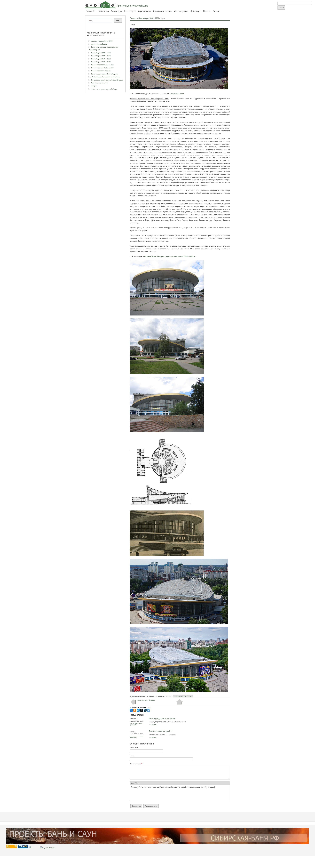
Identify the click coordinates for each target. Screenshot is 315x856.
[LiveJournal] (145, 710)
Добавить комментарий (141, 707)
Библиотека (104, 11)
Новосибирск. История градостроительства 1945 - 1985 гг (169, 256)
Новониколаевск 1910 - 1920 (102, 68)
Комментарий (136, 764)
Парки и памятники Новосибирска (104, 74)
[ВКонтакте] (131, 710)
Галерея (93, 86)
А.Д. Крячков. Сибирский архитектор (105, 77)
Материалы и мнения (99, 83)
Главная (133, 18)
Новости (206, 11)
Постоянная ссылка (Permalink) (136, 724)
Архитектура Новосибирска (132, 5)
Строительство (144, 11)
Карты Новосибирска (98, 44)
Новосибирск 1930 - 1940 (100, 62)
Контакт (216, 11)
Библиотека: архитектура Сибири (103, 89)
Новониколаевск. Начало (100, 71)
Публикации (195, 11)
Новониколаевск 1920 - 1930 (102, 65)
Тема (132, 756)
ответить (153, 725)
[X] (141, 710)
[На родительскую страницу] (179, 702)
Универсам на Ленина (146, 700)
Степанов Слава (177, 94)
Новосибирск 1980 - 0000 (100, 53)
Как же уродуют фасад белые (162, 718)
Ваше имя (134, 748)
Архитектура (116, 11)
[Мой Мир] (138, 710)
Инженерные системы (162, 11)
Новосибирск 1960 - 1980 (148, 18)
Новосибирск (129, 11)
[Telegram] (148, 710)
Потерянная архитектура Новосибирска (106, 80)
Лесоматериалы (181, 11)
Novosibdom (91, 11)
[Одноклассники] (134, 710)
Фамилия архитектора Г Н (160, 731)
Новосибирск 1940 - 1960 (100, 59)
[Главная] (100, 4)
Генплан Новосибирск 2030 (101, 41)
